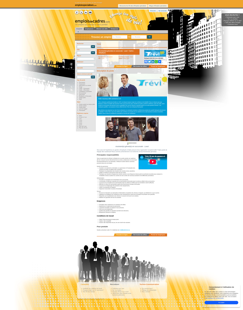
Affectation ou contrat (85, 85)
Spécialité (80, 68)
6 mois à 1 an (83, 117)
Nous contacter (146, 291)
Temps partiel (82, 106)
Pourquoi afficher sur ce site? (120, 291)
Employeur (80, 61)
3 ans (80, 121)
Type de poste (81, 80)
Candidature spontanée (85, 91)
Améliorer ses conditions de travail (92, 288)
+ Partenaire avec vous (232, 17)
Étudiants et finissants (85, 96)
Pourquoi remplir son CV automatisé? (93, 290)
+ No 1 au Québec (232, 19)
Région (79, 55)
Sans (80, 115)
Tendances (114, 29)
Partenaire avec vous (118, 288)
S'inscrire (153, 10)
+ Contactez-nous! (232, 24)
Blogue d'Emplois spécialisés (158, 6)
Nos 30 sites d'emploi (89, 291)
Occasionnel (82, 93)
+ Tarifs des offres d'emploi (232, 22)
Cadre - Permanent (84, 88)
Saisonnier (82, 94)
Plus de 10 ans (83, 128)
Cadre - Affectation (84, 90)
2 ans (80, 120)
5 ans (80, 124)
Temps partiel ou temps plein (87, 104)
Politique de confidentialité (149, 290)
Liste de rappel (83, 109)
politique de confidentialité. (216, 298)
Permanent (82, 82)
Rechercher (80, 43)
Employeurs (89, 29)
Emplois (79, 29)
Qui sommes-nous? (147, 288)
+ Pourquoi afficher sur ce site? (232, 20)
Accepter (221, 302)
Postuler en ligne (121, 66)
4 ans (80, 123)
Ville (129, 37)
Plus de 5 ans (83, 126)
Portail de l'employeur (158, 66)
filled (80, 99)
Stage (80, 87)
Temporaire (82, 84)
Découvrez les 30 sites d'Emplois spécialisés (133, 6)
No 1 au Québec (116, 290)
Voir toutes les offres (140, 66)
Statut (78, 102)
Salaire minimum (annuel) (84, 74)
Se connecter (163, 10)
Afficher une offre (102, 29)
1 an (80, 118)
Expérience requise (82, 113)
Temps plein (82, 97)
